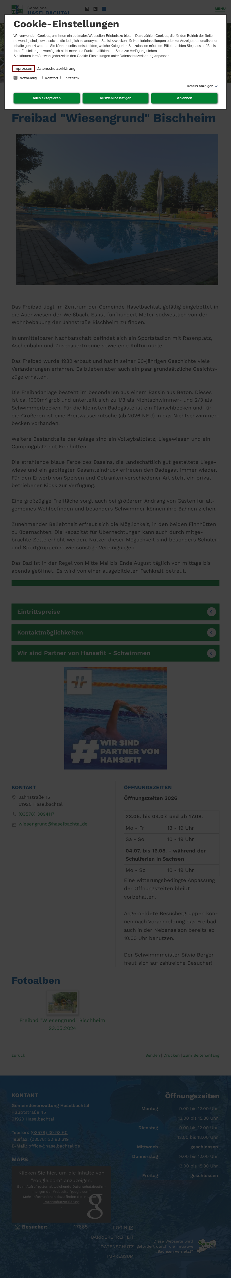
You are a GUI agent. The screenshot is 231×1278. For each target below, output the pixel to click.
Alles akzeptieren (47, 98)
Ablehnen (184, 98)
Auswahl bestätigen (115, 98)
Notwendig (28, 78)
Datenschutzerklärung (55, 68)
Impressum (24, 68)
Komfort (51, 78)
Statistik (72, 78)
